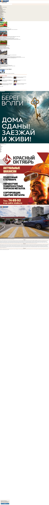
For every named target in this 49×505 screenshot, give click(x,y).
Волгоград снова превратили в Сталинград (4, 47)
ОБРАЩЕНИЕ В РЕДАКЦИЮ (3, 12)
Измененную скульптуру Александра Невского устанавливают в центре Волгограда (41, 244)
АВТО (3, 20)
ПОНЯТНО (5, 503)
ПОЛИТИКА (1, 13)
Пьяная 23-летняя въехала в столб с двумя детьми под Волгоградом (35, 242)
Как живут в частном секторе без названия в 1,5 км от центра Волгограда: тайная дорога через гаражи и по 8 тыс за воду (12, 57)
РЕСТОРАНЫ (1, 14)
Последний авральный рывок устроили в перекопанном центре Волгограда (20, 246)
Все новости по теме (2, 28)
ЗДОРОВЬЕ (1, 8)
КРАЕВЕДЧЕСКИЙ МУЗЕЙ (2, 9)
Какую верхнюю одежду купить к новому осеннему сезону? (6, 65)
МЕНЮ (0, 5)
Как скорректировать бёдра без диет (3, 66)
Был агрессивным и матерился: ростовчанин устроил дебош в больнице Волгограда (8, 244)
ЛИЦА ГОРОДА (1, 10)
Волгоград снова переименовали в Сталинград (5, 48)
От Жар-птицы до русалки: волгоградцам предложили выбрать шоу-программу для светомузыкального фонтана (25, 244)
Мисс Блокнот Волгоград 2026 (3, 30)
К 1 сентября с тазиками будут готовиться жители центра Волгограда (6, 240)
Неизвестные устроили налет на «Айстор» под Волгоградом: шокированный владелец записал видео (21, 240)
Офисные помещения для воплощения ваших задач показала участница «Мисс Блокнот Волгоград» (10, 39)
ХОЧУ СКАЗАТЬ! (1, 17)
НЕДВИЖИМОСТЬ (2, 11)
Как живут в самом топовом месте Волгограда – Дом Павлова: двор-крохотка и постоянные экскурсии (10, 56)
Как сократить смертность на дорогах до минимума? (5, 73)
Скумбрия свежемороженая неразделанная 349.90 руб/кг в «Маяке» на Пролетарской (8, 29)
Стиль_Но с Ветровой (2, 58)
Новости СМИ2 (1, 86)
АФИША (1, 6)
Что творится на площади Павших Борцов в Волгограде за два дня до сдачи (13, 242)
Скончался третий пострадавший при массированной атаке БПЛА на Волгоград (35, 246)
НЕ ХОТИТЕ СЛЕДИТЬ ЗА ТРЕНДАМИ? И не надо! (35, 240)
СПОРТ (0, 15)
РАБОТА (4, 18)
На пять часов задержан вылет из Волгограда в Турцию (24, 242)
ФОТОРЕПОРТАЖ (2, 16)
